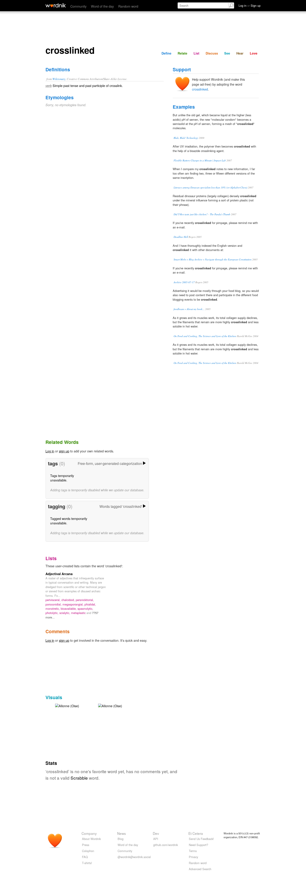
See (227, 53)
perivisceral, (53, 600)
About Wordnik (91, 839)
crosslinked (200, 89)
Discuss (212, 53)
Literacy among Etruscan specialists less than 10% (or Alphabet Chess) (210, 187)
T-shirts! (87, 863)
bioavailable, (69, 608)
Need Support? (198, 845)
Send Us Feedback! (201, 839)
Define (166, 53)
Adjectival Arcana (59, 574)
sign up (64, 451)
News (121, 833)
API (155, 839)
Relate (182, 53)
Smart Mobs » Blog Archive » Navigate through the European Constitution (213, 259)
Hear (240, 53)
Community (78, 6)
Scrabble (79, 778)
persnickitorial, (85, 600)
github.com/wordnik (165, 845)
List (196, 53)
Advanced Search (200, 869)
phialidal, (90, 604)
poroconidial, (53, 604)
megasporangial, (73, 604)
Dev (156, 833)
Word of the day (102, 6)
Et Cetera (195, 833)
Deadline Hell (181, 236)
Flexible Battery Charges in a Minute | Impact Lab (200, 160)
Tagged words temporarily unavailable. (68, 520)
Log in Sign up (250, 5)
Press (85, 845)
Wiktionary (58, 79)
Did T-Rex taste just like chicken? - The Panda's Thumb (202, 214)
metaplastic (78, 613)
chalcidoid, (68, 600)
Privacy (193, 857)
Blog (120, 839)
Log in (49, 451)
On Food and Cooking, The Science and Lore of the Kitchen (205, 336)
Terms (193, 851)
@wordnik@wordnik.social (134, 857)
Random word (128, 6)
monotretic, (53, 608)
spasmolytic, (85, 608)
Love (253, 53)
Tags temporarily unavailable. (62, 477)
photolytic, (52, 613)
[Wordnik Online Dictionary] (55, 5)
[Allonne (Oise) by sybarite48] (67, 705)
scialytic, (65, 613)
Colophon (88, 851)
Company (89, 833)
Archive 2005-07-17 (184, 282)
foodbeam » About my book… (189, 309)
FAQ (85, 857)
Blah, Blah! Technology (186, 137)
